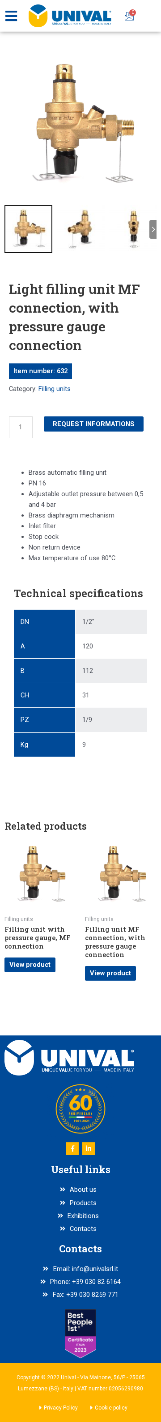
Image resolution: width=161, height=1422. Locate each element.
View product (30, 965)
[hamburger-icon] (11, 16)
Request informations (94, 424)
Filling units (54, 389)
